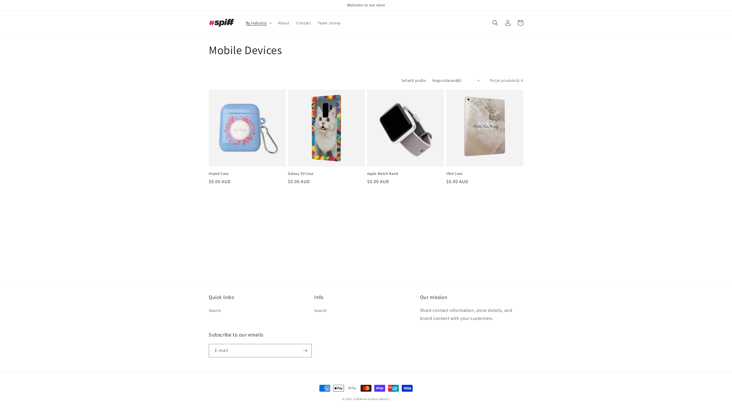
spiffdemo (360, 399)
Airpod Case (219, 173)
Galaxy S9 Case (300, 173)
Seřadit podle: (414, 80)
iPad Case (454, 173)
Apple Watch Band (382, 173)
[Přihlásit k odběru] (305, 350)
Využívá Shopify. (379, 399)
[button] (258, 23)
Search (215, 310)
